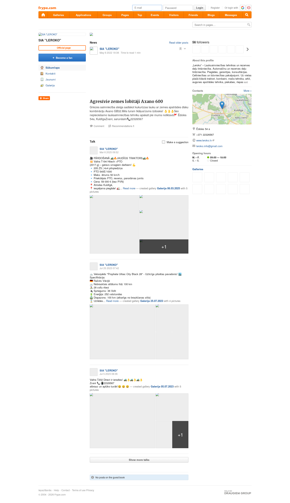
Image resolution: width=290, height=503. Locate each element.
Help (56, 490)
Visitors (174, 15)
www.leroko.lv (204, 140)
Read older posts (178, 42)
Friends (193, 15)
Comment (99, 126)
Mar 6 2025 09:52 (109, 152)
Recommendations (123, 126)
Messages (231, 15)
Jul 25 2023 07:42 (109, 268)
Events (155, 15)
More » (248, 90)
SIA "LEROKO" (49, 40)
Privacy (90, 490)
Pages (125, 15)
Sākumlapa (53, 67)
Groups (107, 15)
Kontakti (50, 73)
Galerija (50, 85)
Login (199, 7)
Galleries (58, 15)
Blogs (211, 15)
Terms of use (79, 490)
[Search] (247, 14)
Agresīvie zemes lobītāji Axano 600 (126, 101)
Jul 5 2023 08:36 (109, 373)
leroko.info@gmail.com (209, 146)
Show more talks (139, 460)
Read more (129, 188)
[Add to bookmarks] (180, 48)
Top (140, 15)
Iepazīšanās (44, 490)
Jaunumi (51, 79)
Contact (65, 490)
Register (215, 7)
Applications (83, 15)
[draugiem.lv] (43, 14)
